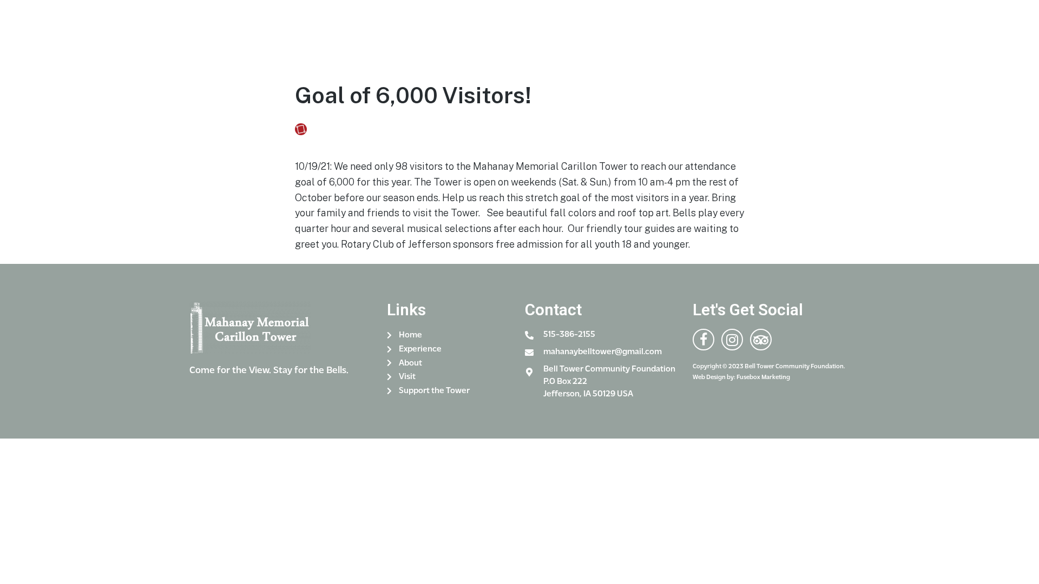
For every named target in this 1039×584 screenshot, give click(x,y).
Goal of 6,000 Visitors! (413, 95)
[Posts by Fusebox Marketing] (303, 129)
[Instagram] (838, 35)
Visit (540, 30)
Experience (405, 30)
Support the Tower (631, 30)
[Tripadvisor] (761, 339)
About (480, 30)
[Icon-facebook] (817, 35)
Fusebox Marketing (348, 129)
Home (343, 30)
